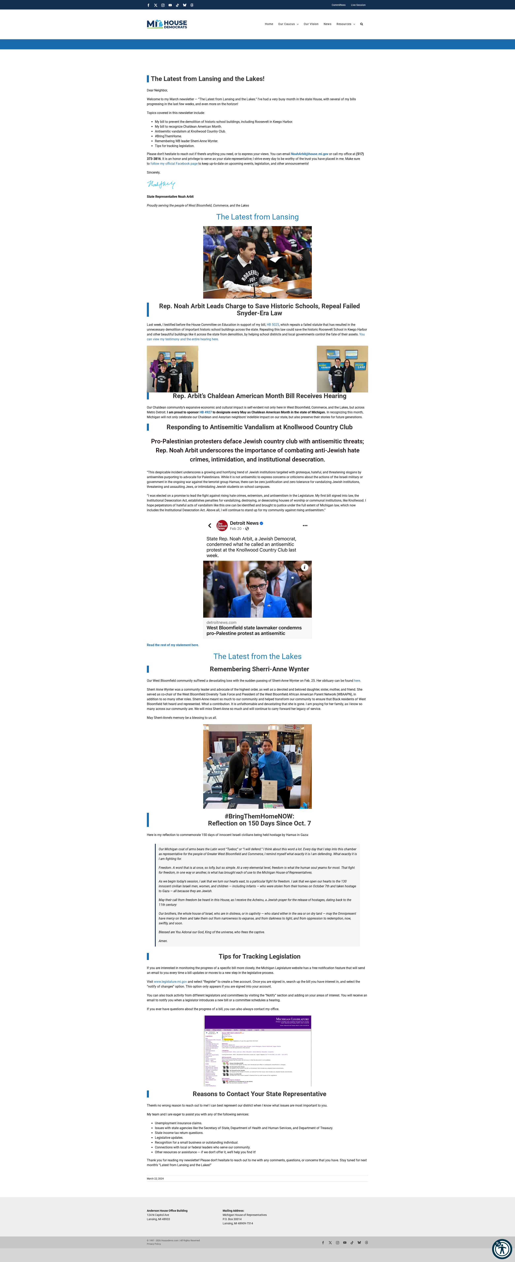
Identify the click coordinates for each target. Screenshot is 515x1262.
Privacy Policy (154, 1244)
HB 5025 (273, 325)
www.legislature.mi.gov (170, 982)
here (357, 681)
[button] (502, 1249)
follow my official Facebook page (174, 164)
